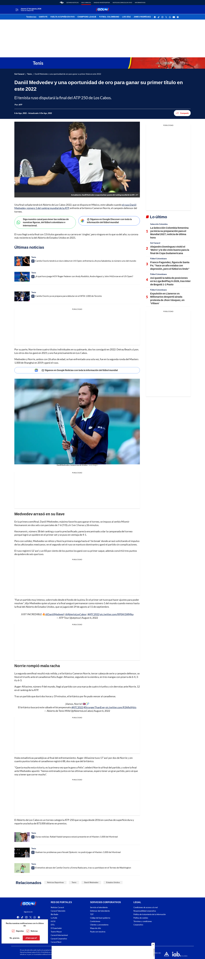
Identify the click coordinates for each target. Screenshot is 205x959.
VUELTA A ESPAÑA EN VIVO (62, 17)
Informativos (140, 2)
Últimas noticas (72, 2)
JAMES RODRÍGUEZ (142, 17)
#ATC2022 (93, 614)
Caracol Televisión (58, 911)
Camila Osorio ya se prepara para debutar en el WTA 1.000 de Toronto (68, 296)
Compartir (184, 113)
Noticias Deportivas (55, 882)
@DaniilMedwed (54, 614)
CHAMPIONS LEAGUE (86, 17)
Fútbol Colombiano (158, 258)
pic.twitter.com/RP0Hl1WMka (116, 614)
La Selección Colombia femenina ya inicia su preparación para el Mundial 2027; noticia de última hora (169, 232)
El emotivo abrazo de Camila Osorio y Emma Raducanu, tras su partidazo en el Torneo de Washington (83, 867)
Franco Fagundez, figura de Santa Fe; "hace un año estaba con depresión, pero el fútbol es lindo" (170, 265)
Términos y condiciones (142, 921)
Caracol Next (56, 942)
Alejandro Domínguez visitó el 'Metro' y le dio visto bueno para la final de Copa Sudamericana (169, 250)
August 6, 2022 (90, 617)
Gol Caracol (86, 2)
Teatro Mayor (56, 932)
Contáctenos (95, 921)
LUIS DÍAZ (126, 17)
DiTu (53, 925)
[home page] (62, 2)
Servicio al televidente (99, 907)
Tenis (29, 74)
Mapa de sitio (95, 928)
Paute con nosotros (97, 932)
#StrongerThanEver (94, 707)
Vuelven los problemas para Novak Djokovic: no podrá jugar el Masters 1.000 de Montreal (78, 852)
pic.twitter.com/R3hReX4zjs (120, 707)
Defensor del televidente (100, 911)
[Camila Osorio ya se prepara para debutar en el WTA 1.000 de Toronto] (22, 296)
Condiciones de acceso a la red (145, 907)
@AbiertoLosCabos (75, 614)
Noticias (34, 931)
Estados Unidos (113, 882)
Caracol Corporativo (59, 938)
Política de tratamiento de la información (149, 914)
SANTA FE (43, 17)
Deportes (20, 931)
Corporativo (138, 925)
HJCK (53, 921)
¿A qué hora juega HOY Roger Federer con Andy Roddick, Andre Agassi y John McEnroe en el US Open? (84, 276)
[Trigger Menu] (16, 9)
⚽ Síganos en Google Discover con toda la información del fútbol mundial (109, 221)
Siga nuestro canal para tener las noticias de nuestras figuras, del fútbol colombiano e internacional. (46, 222)
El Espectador (56, 928)
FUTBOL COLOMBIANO (109, 17)
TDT (92, 914)
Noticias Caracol (57, 907)
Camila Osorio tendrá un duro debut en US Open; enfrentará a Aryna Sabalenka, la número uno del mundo (85, 260)
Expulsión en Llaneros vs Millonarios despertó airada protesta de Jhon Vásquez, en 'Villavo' (167, 298)
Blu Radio (54, 914)
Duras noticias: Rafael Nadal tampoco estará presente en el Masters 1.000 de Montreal (76, 836)
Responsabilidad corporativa (144, 911)
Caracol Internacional (59, 935)
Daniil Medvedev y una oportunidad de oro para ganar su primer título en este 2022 (68, 74)
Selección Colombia (158, 224)
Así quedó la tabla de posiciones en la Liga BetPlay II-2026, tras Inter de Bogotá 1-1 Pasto (170, 281)
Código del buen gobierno (100, 918)
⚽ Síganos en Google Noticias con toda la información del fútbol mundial (79, 370)
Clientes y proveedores (99, 925)
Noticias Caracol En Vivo (122, 2)
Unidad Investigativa (102, 2)
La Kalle (54, 918)
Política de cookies (140, 918)
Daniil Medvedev (91, 882)
